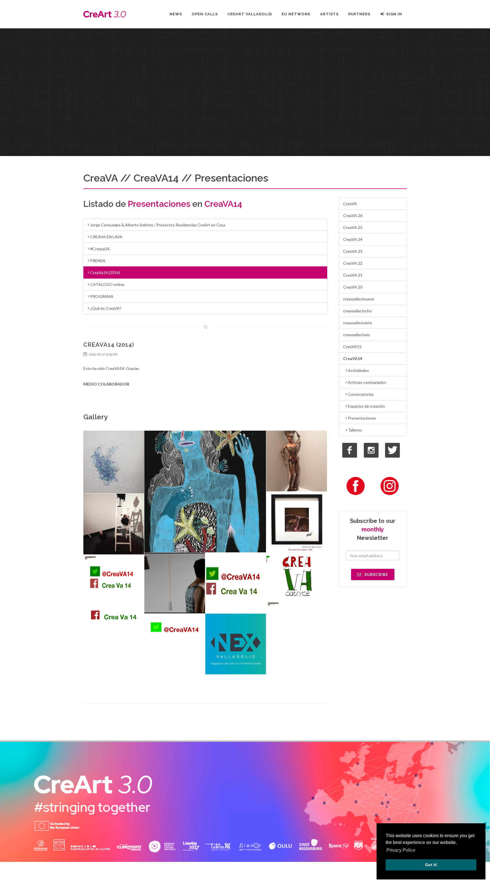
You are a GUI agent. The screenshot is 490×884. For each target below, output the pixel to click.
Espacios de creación (366, 406)
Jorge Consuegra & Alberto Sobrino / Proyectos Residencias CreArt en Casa (157, 224)
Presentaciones (361, 418)
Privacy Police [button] (400, 850)
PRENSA (97, 260)
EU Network (296, 14)
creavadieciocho (357, 310)
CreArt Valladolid (249, 14)
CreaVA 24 (352, 239)
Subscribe (375, 574)
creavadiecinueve (358, 298)
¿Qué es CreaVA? (105, 308)
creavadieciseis (356, 334)
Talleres (354, 430)
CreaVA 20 (352, 287)
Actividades (358, 370)
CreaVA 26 (352, 215)
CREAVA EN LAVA (105, 236)
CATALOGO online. (107, 284)
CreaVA (350, 203)
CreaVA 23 (352, 251)
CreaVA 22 (352, 263)
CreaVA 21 (352, 275)
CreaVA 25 (352, 227)
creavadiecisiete (357, 322)
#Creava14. (99, 248)
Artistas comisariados (366, 382)
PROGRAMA (101, 296)
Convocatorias (360, 394)
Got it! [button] (431, 864)
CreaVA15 (352, 346)
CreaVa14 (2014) (104, 272)
